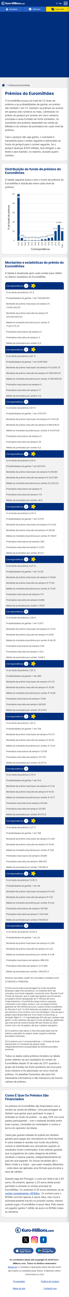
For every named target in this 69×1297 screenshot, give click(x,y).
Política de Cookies (50, 1281)
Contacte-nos (50, 1288)
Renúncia (12, 1267)
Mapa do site (19, 1288)
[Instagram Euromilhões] (34, 1240)
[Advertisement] (34, 43)
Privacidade (19, 1281)
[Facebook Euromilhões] (43, 1240)
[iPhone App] (23, 1251)
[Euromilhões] (3, 85)
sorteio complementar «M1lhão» (22, 1193)
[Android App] (46, 1251)
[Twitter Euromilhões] (25, 1240)
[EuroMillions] (13, 4)
